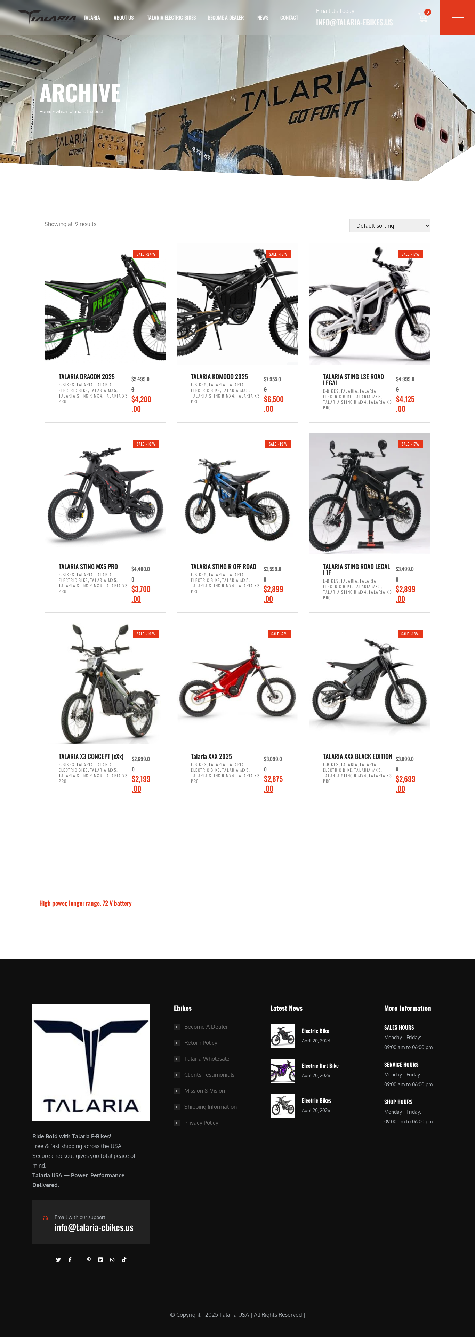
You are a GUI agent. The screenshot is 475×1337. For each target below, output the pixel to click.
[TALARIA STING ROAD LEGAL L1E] (369, 493)
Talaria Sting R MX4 (80, 396)
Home (45, 111)
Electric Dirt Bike (320, 1065)
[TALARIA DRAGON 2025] (105, 304)
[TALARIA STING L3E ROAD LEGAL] (369, 304)
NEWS (262, 17)
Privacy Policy (201, 1122)
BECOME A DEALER (226, 17)
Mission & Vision (204, 1090)
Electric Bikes (316, 1100)
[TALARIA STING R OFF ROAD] (237, 493)
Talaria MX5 (103, 390)
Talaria (85, 384)
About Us (124, 17)
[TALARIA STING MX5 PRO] (105, 493)
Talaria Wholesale (207, 1058)
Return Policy (200, 1042)
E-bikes (66, 384)
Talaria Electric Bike (85, 387)
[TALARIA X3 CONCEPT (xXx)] (105, 683)
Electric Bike (315, 1030)
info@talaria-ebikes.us (94, 1227)
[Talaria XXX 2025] (237, 683)
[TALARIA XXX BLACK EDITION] (369, 683)
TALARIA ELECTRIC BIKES (171, 17)
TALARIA (92, 17)
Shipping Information (210, 1106)
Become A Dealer (206, 1026)
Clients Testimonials (209, 1074)
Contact (289, 17)
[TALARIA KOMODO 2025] (237, 304)
